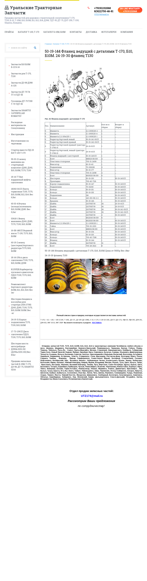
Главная (48, 44)
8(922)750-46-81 (103, 11)
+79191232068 (102, 8)
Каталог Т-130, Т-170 (61, 44)
